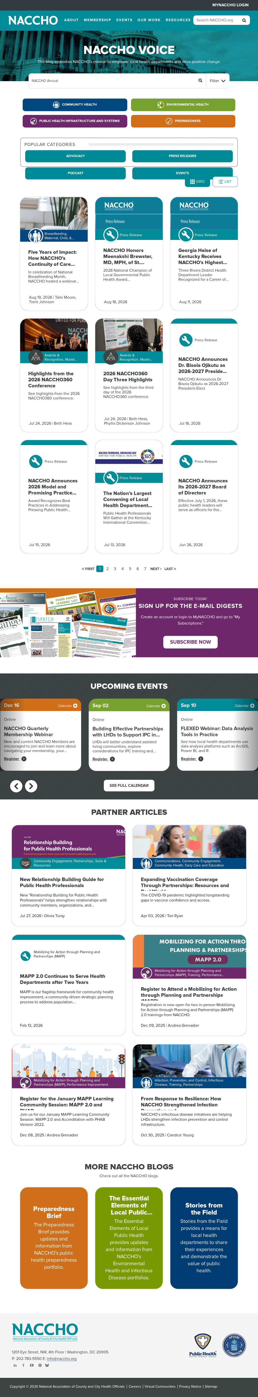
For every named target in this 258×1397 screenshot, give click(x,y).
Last (169, 569)
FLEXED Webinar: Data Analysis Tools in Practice (217, 732)
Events (182, 173)
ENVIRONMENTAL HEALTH (188, 105)
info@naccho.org (62, 1358)
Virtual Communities (160, 1386)
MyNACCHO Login (230, 5)
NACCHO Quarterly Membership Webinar (28, 732)
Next (155, 569)
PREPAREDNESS (188, 121)
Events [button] (124, 20)
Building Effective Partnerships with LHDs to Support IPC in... (127, 732)
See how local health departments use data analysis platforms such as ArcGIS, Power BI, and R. (215, 746)
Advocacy (75, 156)
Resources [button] (178, 20)
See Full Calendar (129, 785)
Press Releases (182, 156)
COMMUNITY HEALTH (79, 105)
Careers (135, 1386)
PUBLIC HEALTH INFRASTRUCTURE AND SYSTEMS (79, 121)
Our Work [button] (149, 20)
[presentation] (16, 786)
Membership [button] (97, 20)
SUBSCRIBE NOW (190, 642)
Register (12, 758)
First (89, 569)
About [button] (71, 20)
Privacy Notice (190, 1386)
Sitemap (211, 1386)
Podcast (75, 173)
